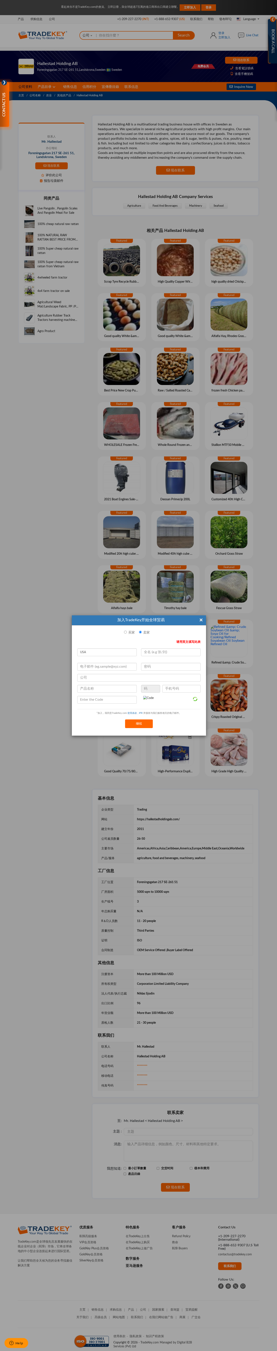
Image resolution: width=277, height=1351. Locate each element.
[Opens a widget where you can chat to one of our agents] (16, 1343)
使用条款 (132, 713)
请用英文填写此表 (188, 641)
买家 (131, 632)
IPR (141, 713)
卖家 (146, 632)
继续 (139, 723)
